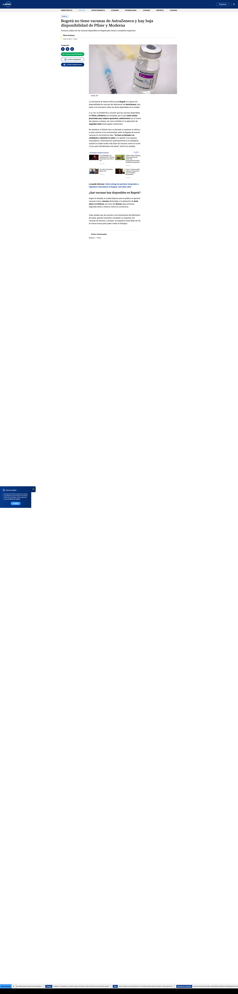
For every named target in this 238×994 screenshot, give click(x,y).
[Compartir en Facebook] (63, 49)
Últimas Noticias (6, 986)
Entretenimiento (98, 10)
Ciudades (146, 10)
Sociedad (173, 10)
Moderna (92, 238)
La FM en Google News (74, 59)
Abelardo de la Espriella (151, 986)
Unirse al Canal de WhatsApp (73, 54)
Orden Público (66, 10)
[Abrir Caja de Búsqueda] (234, 4)
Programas (222, 4)
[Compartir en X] (67, 49)
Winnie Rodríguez (69, 35)
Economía (115, 10)
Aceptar (15, 503)
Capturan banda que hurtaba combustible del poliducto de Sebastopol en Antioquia (183, 986)
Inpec (81, 986)
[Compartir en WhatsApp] (72, 49)
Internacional (131, 10)
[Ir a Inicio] (7, 4)
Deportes (160, 10)
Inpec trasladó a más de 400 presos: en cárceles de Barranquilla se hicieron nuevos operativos (112, 986)
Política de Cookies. (14, 499)
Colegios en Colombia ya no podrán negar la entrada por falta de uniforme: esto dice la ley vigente (47, 986)
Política (82, 10)
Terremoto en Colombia (219, 986)
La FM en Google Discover (74, 64)
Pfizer (99, 238)
